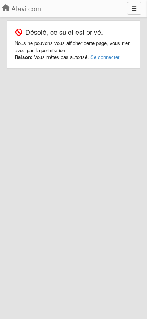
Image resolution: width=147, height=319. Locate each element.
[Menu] (134, 8)
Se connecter (104, 56)
